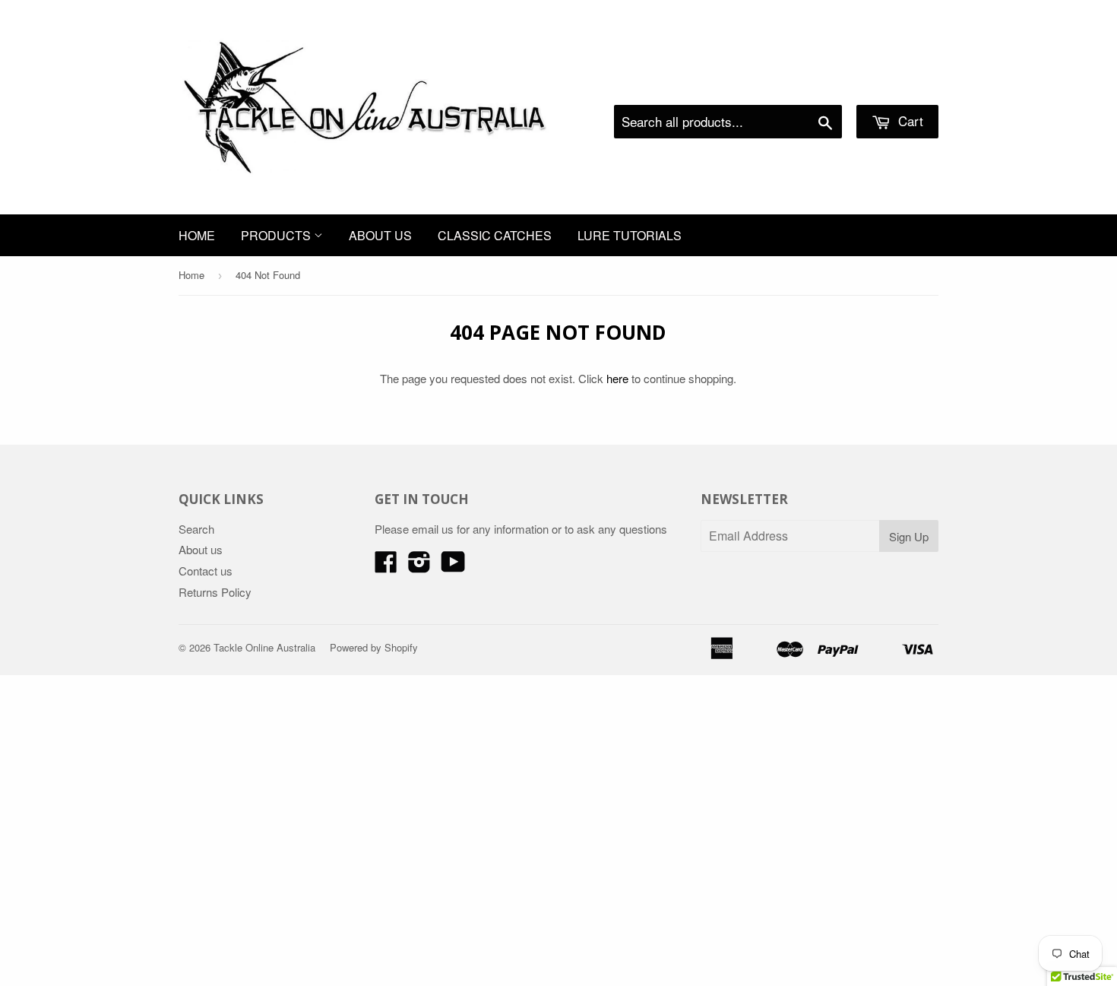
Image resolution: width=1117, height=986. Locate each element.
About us (380, 235)
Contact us (206, 571)
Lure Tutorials (629, 235)
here (617, 378)
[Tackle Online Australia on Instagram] (419, 566)
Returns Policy (215, 592)
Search (196, 529)
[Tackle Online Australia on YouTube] (453, 566)
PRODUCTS (277, 235)
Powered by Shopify (374, 647)
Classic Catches (495, 235)
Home (197, 235)
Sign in (813, 86)
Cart (908, 120)
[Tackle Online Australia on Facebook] (386, 566)
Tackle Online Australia (264, 647)
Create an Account (895, 86)
